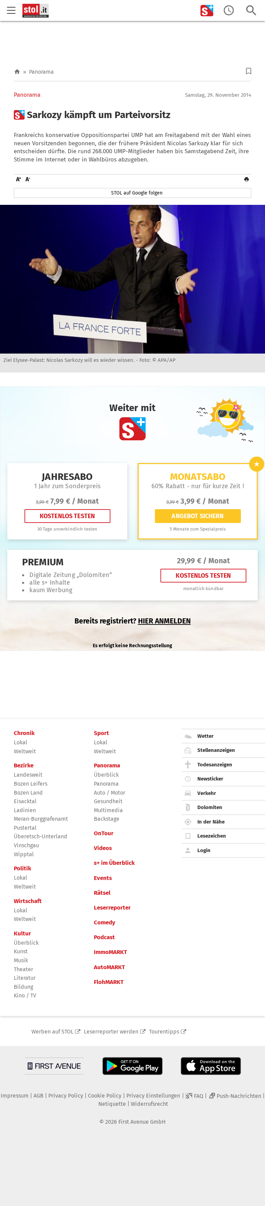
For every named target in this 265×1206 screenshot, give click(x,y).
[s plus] (207, 10)
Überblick (26, 943)
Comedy (104, 922)
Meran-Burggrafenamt (41, 819)
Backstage (106, 819)
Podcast (104, 937)
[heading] (132, 115)
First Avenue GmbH (142, 1122)
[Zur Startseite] (17, 72)
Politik (22, 868)
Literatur (25, 978)
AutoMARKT (109, 967)
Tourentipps (164, 1031)
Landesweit (28, 775)
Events (103, 878)
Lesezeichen (211, 836)
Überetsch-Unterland (40, 836)
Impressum (15, 1095)
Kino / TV (25, 995)
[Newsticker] (229, 10)
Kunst (21, 951)
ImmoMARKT (110, 952)
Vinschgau (26, 845)
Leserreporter (112, 907)
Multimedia (108, 810)
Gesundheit (108, 801)
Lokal (20, 742)
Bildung (23, 987)
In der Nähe (211, 822)
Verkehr (206, 793)
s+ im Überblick (114, 863)
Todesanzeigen (214, 765)
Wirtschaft (28, 901)
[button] (248, 71)
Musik (21, 960)
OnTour (104, 833)
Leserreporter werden (111, 1031)
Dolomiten (209, 807)
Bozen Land (28, 792)
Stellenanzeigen (216, 750)
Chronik (24, 733)
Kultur (22, 933)
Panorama (41, 72)
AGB (38, 1095)
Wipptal (24, 854)
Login (203, 850)
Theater (23, 969)
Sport (101, 733)
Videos (103, 848)
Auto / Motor (109, 792)
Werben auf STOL (52, 1031)
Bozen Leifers (30, 783)
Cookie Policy (104, 1095)
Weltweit (25, 751)
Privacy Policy (65, 1095)
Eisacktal (25, 801)
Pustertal (25, 828)
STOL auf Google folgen (137, 193)
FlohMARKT (109, 982)
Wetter (205, 736)
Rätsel (102, 893)
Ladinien (25, 810)
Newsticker (210, 779)
